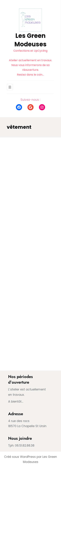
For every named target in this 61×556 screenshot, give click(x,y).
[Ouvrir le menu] (10, 87)
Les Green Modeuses (30, 40)
